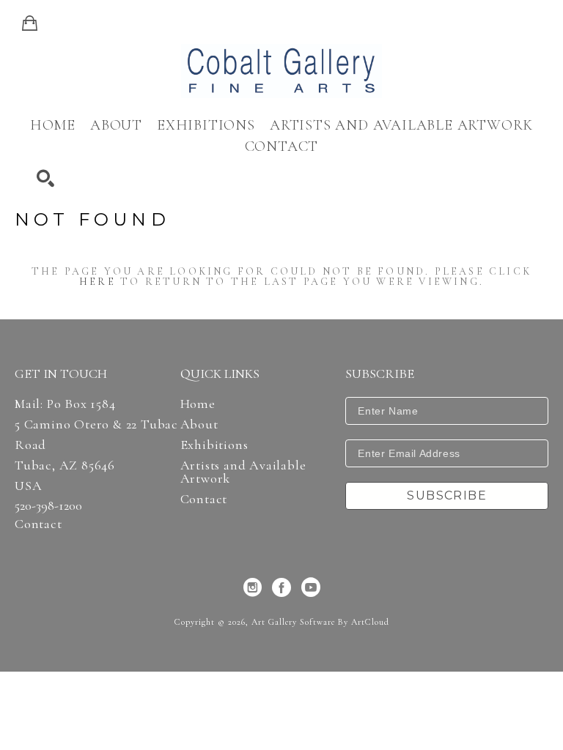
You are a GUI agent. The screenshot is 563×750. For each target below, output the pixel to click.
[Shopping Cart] (29, 23)
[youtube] (310, 587)
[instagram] (252, 587)
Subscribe (447, 495)
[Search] (45, 179)
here (97, 281)
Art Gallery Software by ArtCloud (320, 622)
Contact (38, 524)
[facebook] (281, 587)
